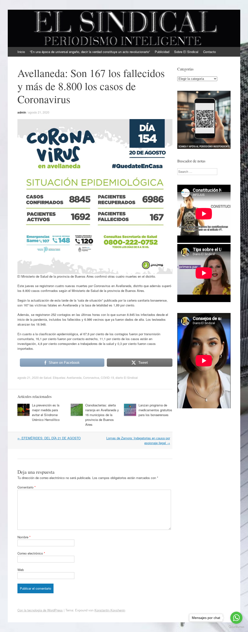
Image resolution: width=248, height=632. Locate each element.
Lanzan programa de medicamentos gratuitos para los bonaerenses (155, 410)
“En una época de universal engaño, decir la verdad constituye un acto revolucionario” (90, 51)
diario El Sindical (127, 377)
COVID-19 (107, 377)
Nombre (24, 537)
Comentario (26, 487)
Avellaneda (74, 377)
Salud (47, 377)
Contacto (209, 51)
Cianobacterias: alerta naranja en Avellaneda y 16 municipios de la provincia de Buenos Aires (102, 415)
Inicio (21, 51)
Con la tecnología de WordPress (40, 610)
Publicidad (162, 51)
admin (21, 112)
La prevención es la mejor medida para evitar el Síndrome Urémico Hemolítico (46, 412)
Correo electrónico (31, 553)
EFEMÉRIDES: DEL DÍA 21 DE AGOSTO (49, 438)
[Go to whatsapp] (236, 618)
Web (20, 569)
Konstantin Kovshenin (109, 610)
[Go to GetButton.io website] (236, 627)
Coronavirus (91, 377)
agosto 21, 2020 (38, 112)
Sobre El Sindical (186, 51)
